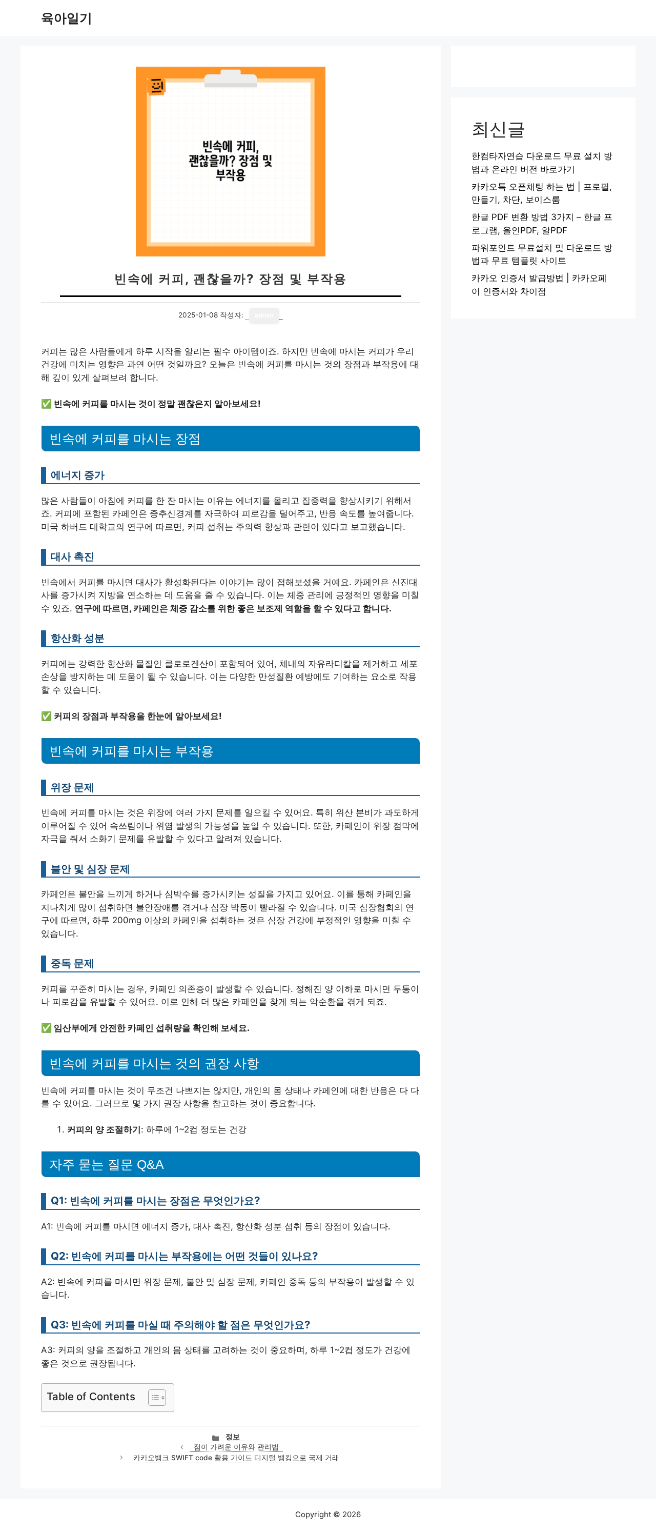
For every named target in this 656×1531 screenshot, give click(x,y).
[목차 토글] (151, 1397)
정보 (232, 1437)
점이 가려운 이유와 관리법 (236, 1447)
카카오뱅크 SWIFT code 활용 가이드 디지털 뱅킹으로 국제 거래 (236, 1458)
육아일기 (66, 18)
